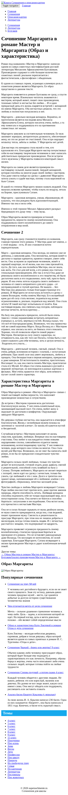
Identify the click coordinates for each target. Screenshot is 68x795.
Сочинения (14, 14)
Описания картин (17, 17)
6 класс (11, 726)
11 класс (12, 737)
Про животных (16, 777)
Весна (11, 749)
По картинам (15, 769)
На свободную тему (18, 763)
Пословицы (14, 774)
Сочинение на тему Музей (22, 584)
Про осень (13, 743)
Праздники (14, 740)
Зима (10, 746)
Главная (26, 5)
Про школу (13, 757)
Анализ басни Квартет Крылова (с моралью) (32, 694)
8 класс (11, 732)
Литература (14, 19)
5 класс (11, 723)
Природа (12, 760)
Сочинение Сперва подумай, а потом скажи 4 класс (36, 672)
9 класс (11, 734)
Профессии (14, 754)
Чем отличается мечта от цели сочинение (30, 606)
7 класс (11, 729)
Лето (10, 751)
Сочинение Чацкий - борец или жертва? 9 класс (33, 647)
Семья (11, 766)
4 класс (11, 720)
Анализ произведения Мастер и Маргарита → (36, 557)
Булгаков (12, 31)
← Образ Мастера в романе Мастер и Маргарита (27, 554)
